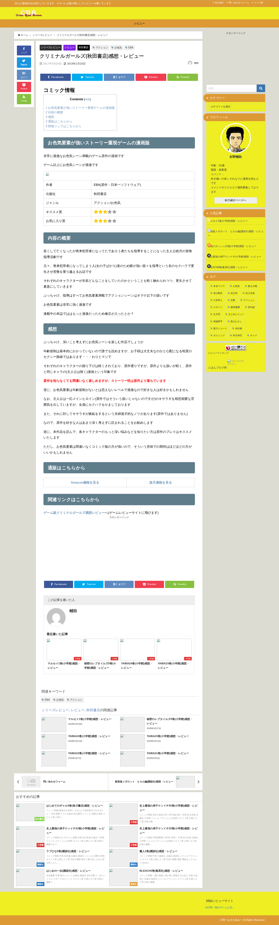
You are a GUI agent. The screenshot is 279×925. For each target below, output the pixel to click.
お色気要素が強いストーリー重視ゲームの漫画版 (80, 107)
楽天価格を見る (160, 482)
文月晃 (216, 314)
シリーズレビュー (51, 47)
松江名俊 (250, 293)
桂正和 (234, 293)
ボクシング (219, 335)
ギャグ (253, 335)
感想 (50, 116)
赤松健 (238, 328)
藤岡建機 (235, 307)
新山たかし (236, 321)
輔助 (196, 63)
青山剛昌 (217, 293)
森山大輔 (252, 286)
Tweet (23, 65)
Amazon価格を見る (85, 482)
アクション (102, 47)
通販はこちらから (59, 121)
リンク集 (258, 3)
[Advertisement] (81, 548)
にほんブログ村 (217, 367)
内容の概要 (54, 112)
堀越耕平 (217, 321)
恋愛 (233, 300)
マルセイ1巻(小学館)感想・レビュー (228, 221)
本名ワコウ (219, 286)
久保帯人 (217, 300)
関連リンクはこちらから (63, 126)
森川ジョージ (220, 328)
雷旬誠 (251, 307)
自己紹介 (219, 3)
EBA (130, 47)
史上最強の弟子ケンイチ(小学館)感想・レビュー (234, 256)
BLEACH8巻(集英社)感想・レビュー (228, 267)
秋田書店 (83, 47)
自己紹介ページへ (235, 200)
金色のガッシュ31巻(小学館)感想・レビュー (232, 246)
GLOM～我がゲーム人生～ (220, 907)
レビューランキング (218, 353)
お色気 (118, 47)
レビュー (139, 23)
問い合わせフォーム (239, 3)
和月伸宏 (237, 335)
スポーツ (217, 307)
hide (87, 99)
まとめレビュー (236, 314)
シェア (24, 52)
